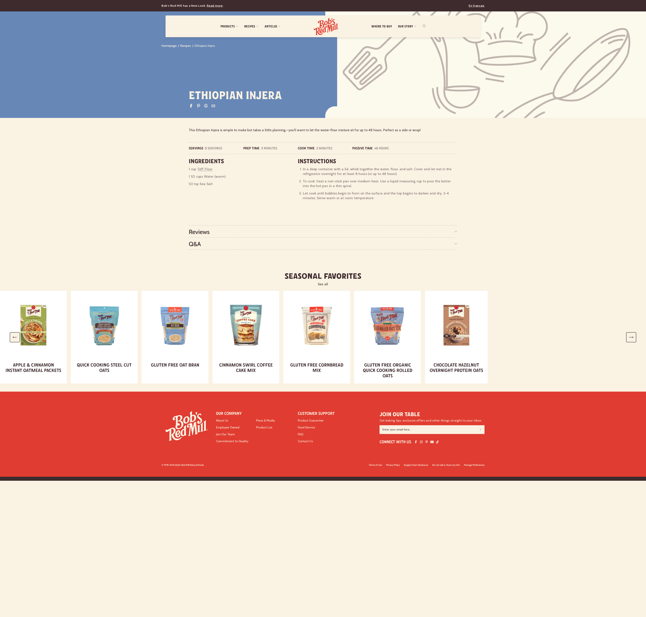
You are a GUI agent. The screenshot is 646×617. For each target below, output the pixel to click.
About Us (222, 420)
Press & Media (265, 420)
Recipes (249, 26)
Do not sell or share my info (446, 464)
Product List (264, 427)
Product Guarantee (310, 420)
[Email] (213, 105)
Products (228, 26)
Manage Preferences (474, 464)
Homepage (169, 46)
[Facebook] (191, 105)
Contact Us (305, 441)
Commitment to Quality (232, 441)
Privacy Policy (393, 464)
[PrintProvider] (206, 105)
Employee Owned (228, 427)
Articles (271, 26)
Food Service (306, 427)
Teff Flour (204, 169)
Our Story (405, 26)
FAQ (300, 434)
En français (477, 5)
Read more (215, 6)
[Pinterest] (198, 105)
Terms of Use (375, 464)
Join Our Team (225, 434)
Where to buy (381, 26)
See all (323, 284)
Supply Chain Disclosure (416, 464)
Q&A (195, 244)
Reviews (199, 231)
